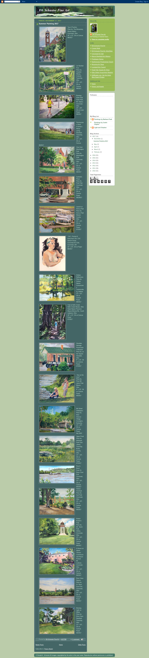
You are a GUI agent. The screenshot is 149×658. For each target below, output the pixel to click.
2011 (94, 168)
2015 (94, 158)
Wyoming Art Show (98, 64)
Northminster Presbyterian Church (102, 62)
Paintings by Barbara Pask (103, 119)
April (95, 147)
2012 (94, 165)
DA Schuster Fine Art (54, 10)
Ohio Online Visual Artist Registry (102, 72)
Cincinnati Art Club (98, 54)
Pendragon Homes (98, 59)
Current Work (96, 48)
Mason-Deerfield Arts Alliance (101, 56)
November (97, 139)
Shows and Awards (98, 86)
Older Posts (82, 645)
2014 (94, 160)
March (96, 149)
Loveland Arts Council (99, 67)
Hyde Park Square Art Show (101, 70)
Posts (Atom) (48, 649)
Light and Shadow (100, 127)
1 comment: (76, 639)
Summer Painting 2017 (48, 24)
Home (61, 645)
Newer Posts (40, 645)
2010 (94, 171)
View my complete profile (100, 39)
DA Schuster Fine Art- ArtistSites (102, 51)
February (97, 152)
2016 (94, 155)
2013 (94, 163)
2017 (94, 136)
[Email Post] (82, 639)
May (95, 144)
